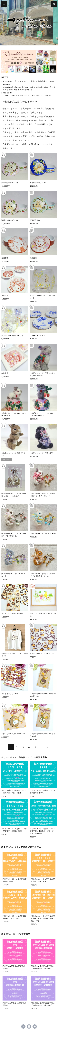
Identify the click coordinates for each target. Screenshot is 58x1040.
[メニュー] (4, 4)
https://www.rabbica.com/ (35, 1026)
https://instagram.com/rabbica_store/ (29, 1026)
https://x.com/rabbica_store (23, 1026)
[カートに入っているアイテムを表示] (54, 4)
